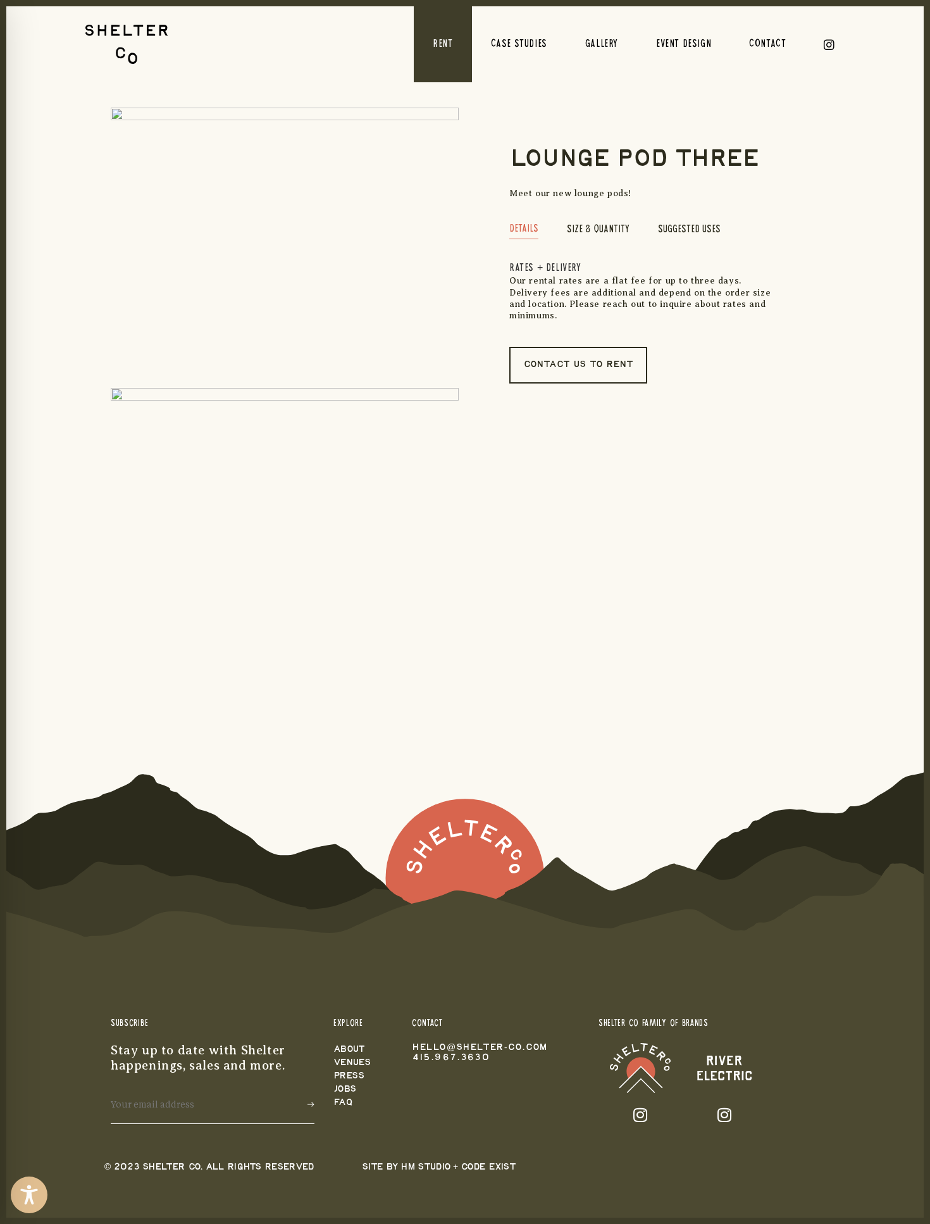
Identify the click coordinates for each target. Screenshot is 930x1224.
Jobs (344, 1089)
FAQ (342, 1103)
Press (349, 1076)
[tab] (523, 232)
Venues (352, 1063)
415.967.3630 (451, 1058)
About (349, 1050)
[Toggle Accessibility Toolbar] (29, 1195)
